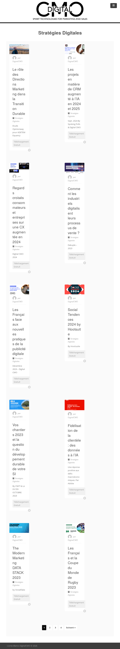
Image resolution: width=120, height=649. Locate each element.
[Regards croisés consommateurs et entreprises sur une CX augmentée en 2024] (19, 168)
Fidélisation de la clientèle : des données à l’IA (74, 440)
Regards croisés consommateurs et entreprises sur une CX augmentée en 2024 (19, 214)
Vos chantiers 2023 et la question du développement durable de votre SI (18, 449)
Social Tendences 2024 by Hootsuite (74, 321)
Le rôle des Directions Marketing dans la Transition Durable (18, 91)
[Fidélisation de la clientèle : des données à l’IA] (74, 405)
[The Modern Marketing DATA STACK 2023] (19, 528)
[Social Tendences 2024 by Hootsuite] (74, 289)
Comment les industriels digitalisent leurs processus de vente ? (74, 210)
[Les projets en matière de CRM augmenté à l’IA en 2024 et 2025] (74, 49)
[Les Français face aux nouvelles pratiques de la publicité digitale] (19, 289)
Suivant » (71, 627)
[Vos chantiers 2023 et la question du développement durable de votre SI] (19, 405)
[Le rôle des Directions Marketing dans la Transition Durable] (19, 49)
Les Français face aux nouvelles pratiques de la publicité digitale (19, 331)
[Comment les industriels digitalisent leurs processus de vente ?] (74, 168)
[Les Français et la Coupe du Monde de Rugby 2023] (74, 528)
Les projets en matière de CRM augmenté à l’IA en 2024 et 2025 (74, 89)
